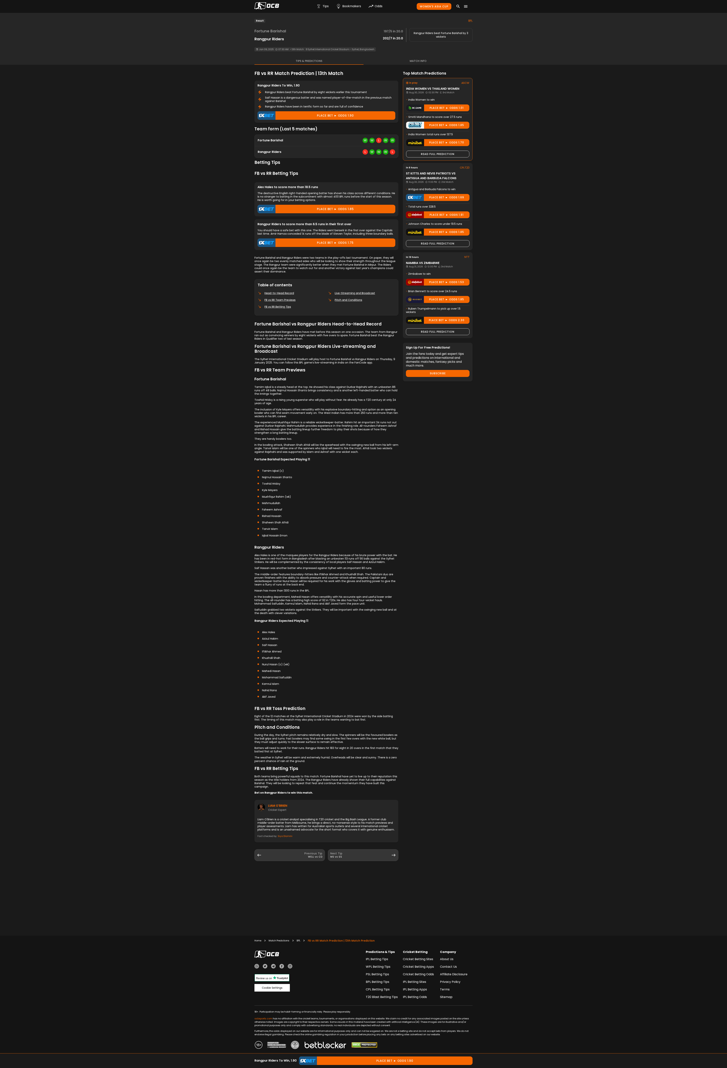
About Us (446, 959)
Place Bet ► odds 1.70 (446, 142)
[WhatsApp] (256, 967)
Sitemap (446, 997)
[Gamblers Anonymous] (295, 1045)
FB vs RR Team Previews (280, 300)
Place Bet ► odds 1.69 (446, 197)
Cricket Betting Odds (418, 974)
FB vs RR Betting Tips (277, 307)
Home (257, 940)
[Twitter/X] (265, 967)
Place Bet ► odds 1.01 (447, 108)
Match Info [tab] (418, 61)
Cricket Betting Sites (418, 959)
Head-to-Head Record (279, 293)
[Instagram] (290, 967)
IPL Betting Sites (414, 982)
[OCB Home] (266, 6)
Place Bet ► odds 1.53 (446, 282)
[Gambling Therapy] (276, 1045)
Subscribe (438, 373)
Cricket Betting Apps (418, 966)
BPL (470, 21)
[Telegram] (273, 967)
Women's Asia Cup (434, 6)
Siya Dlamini (285, 836)
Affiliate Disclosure (453, 974)
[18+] (258, 1045)
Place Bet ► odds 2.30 (446, 320)
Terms (445, 989)
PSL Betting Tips (377, 974)
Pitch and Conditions (348, 300)
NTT (467, 257)
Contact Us (448, 966)
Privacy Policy (450, 982)
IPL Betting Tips (377, 959)
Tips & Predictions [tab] (309, 61)
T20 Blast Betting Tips (382, 997)
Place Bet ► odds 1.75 (335, 243)
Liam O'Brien (277, 805)
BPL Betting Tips (377, 982)
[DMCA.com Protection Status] (364, 1045)
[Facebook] (281, 967)
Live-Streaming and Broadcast (355, 293)
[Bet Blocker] (325, 1045)
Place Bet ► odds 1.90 (335, 116)
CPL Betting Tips (378, 989)
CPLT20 (465, 167)
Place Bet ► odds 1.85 (335, 209)
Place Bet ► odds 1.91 (447, 215)
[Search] (458, 6)
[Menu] (466, 6)
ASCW (465, 83)
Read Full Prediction (437, 154)
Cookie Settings (272, 988)
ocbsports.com (263, 1018)
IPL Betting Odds (415, 997)
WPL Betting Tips (378, 966)
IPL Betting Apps (415, 989)
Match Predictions (279, 940)
